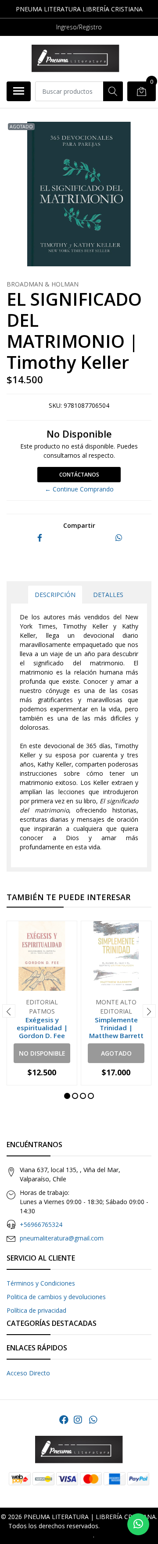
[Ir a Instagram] (78, 1419)
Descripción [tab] (55, 594)
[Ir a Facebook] (63, 1419)
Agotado (116, 1053)
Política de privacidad (36, 1310)
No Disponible (42, 1053)
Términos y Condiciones (41, 1283)
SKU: (55, 405)
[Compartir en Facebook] (39, 538)
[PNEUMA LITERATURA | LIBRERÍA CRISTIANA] (75, 58)
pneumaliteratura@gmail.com (62, 1238)
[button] (67, 1096)
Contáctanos (79, 474)
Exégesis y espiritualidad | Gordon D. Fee (42, 1027)
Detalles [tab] (108, 594)
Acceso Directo (28, 1373)
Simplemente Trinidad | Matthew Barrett (116, 1027)
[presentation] (8, 1011)
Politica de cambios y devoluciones (56, 1297)
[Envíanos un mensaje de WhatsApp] (138, 1524)
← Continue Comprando (79, 489)
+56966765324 (41, 1224)
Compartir (79, 525)
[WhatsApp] (92, 1419)
